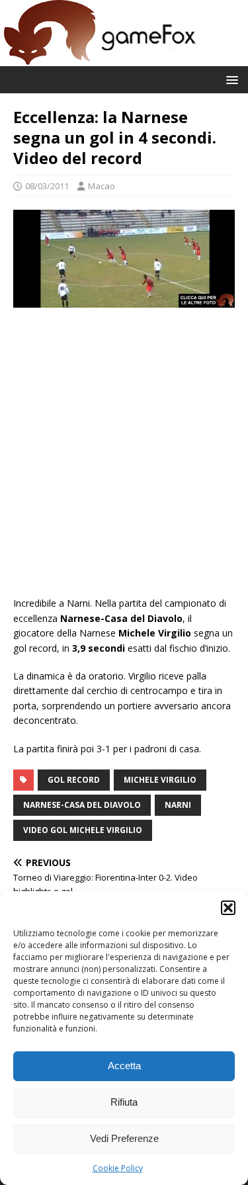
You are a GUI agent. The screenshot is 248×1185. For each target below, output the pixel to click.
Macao (101, 186)
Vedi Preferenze (124, 1138)
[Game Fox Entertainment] (99, 58)
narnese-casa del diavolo (82, 805)
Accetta (124, 1065)
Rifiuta (124, 1102)
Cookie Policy (118, 1168)
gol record (74, 779)
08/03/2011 (47, 186)
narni (178, 805)
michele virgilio (160, 779)
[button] (228, 907)
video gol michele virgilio (82, 830)
